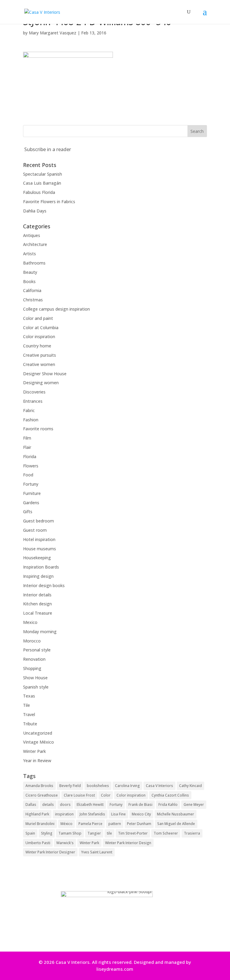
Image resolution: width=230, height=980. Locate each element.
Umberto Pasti (37, 842)
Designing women (41, 382)
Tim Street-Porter (133, 833)
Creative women (39, 364)
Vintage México (38, 742)
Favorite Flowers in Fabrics (49, 201)
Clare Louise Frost (79, 795)
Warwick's (65, 842)
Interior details (37, 595)
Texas (29, 696)
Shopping (32, 668)
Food (28, 475)
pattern (114, 823)
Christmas (33, 300)
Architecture (35, 244)
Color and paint (38, 318)
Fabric (29, 410)
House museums (39, 548)
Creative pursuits (39, 355)
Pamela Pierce (90, 823)
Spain (30, 833)
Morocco (32, 641)
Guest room (35, 530)
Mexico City (141, 814)
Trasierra (192, 833)
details (48, 804)
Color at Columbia (40, 327)
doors (65, 804)
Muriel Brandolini (40, 823)
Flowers (30, 466)
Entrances (33, 401)
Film (27, 438)
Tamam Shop (69, 833)
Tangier (94, 833)
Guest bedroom (38, 521)
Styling (46, 833)
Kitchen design (37, 604)
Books (29, 281)
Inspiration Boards (41, 567)
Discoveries (34, 392)
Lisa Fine (118, 814)
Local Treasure (37, 613)
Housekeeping (37, 557)
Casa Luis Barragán (42, 183)
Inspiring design (38, 576)
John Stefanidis (92, 814)
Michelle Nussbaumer (175, 814)
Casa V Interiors (159, 785)
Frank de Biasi (140, 804)
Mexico (30, 622)
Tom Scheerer (166, 833)
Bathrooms (34, 263)
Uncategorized (37, 733)
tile (109, 833)
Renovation (34, 659)
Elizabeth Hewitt (90, 804)
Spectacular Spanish (42, 174)
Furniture (32, 493)
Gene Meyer (194, 804)
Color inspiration (39, 336)
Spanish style (36, 687)
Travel (29, 714)
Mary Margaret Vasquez (52, 33)
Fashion (30, 420)
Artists (29, 253)
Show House (35, 677)
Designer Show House (44, 373)
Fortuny (30, 484)
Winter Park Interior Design (128, 842)
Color (106, 795)
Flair (27, 447)
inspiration (64, 814)
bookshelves (98, 785)
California (32, 290)
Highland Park (37, 814)
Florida (29, 456)
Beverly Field (70, 785)
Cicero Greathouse (41, 795)
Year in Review (37, 760)
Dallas (30, 804)
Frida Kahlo (168, 804)
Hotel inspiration (39, 539)
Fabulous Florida (39, 192)
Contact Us (112, 935)
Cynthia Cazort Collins (170, 795)
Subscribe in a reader (47, 149)
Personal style (37, 650)
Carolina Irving (127, 785)
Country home (37, 346)
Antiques (31, 235)
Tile (26, 705)
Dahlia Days (34, 211)
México (66, 823)
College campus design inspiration (56, 309)
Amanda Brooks (39, 785)
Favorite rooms (38, 428)
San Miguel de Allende (176, 823)
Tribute (30, 724)
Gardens (31, 502)
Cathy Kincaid (190, 785)
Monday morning (40, 631)
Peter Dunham (139, 823)
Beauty (30, 272)
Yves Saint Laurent (96, 852)
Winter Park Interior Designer (50, 852)
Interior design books (44, 585)
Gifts (27, 511)
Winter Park (34, 751)
